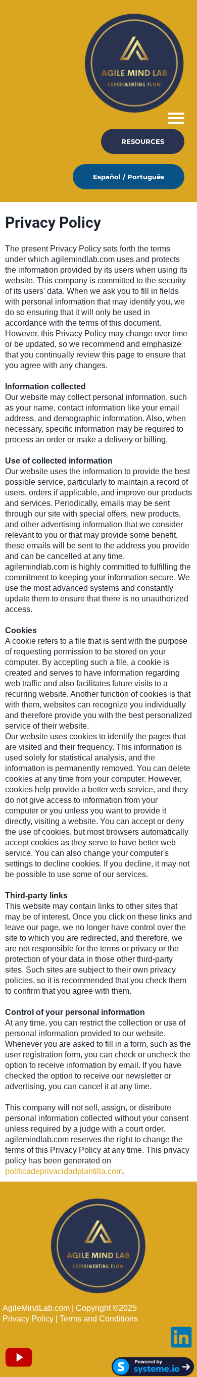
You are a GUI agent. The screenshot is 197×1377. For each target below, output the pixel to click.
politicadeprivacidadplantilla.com (64, 1171)
